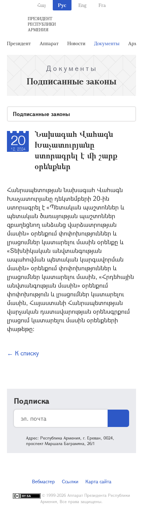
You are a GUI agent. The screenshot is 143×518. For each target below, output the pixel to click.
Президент (19, 43)
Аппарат (49, 43)
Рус (62, 5)
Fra (102, 5)
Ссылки (70, 481)
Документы (106, 43)
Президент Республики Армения (42, 24)
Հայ (41, 5)
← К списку (23, 353)
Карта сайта (98, 481)
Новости (76, 43)
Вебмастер (43, 481)
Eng (82, 5)
